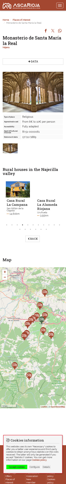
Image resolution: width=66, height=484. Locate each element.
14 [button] (30, 229)
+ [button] (5, 272)
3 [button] (17, 225)
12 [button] (20, 229)
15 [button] (35, 229)
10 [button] (54, 225)
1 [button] (6, 225)
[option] (18, 202)
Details (46, 467)
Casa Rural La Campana (17, 202)
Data (34, 61)
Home (6, 20)
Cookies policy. (39, 460)
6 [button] (33, 225)
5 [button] (28, 225)
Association (32, 476)
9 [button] (49, 225)
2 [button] (12, 225)
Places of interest (21, 20)
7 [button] (38, 225)
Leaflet (44, 406)
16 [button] (41, 229)
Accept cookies (17, 467)
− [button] (5, 277)
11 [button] (59, 225)
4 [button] (22, 225)
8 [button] (43, 225)
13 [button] (25, 229)
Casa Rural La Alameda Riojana (47, 204)
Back (34, 238)
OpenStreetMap (58, 406)
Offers (8, 476)
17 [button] (46, 229)
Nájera (6, 47)
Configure (35, 467)
